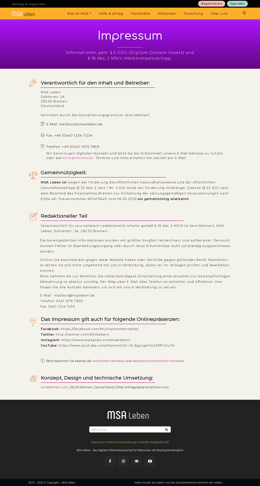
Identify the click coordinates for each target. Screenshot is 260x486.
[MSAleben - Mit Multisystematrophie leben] (33, 13)
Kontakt (143, 442)
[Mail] (136, 461)
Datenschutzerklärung (122, 442)
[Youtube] (150, 461)
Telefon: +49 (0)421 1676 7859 (72, 147)
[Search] (166, 429)
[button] (244, 12)
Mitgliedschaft (160, 442)
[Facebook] (110, 461)
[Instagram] (123, 461)
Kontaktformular (78, 158)
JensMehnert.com (54, 387)
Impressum (98, 442)
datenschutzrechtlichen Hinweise (158, 361)
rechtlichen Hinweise (108, 361)
